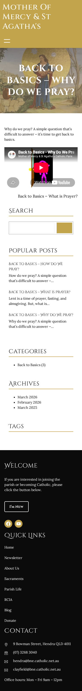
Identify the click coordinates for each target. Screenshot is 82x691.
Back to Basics (28, 365)
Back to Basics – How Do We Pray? (36, 267)
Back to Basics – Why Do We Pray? (41, 315)
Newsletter (13, 558)
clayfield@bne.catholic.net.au (37, 669)
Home (9, 547)
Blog (7, 610)
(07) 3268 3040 (25, 652)
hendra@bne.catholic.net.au (36, 661)
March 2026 (27, 397)
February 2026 (29, 402)
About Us (11, 568)
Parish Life (13, 589)
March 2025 (27, 407)
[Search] (64, 228)
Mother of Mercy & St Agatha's (26, 17)
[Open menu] (7, 41)
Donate (10, 620)
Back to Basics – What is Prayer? (48, 196)
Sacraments (13, 578)
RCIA (8, 599)
